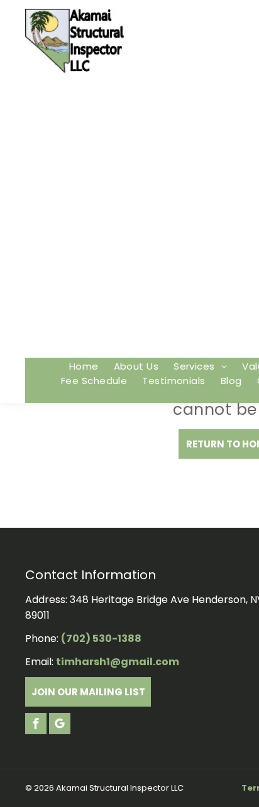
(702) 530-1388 (101, 638)
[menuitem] (84, 366)
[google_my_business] (59, 725)
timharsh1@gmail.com (117, 662)
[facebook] (36, 725)
